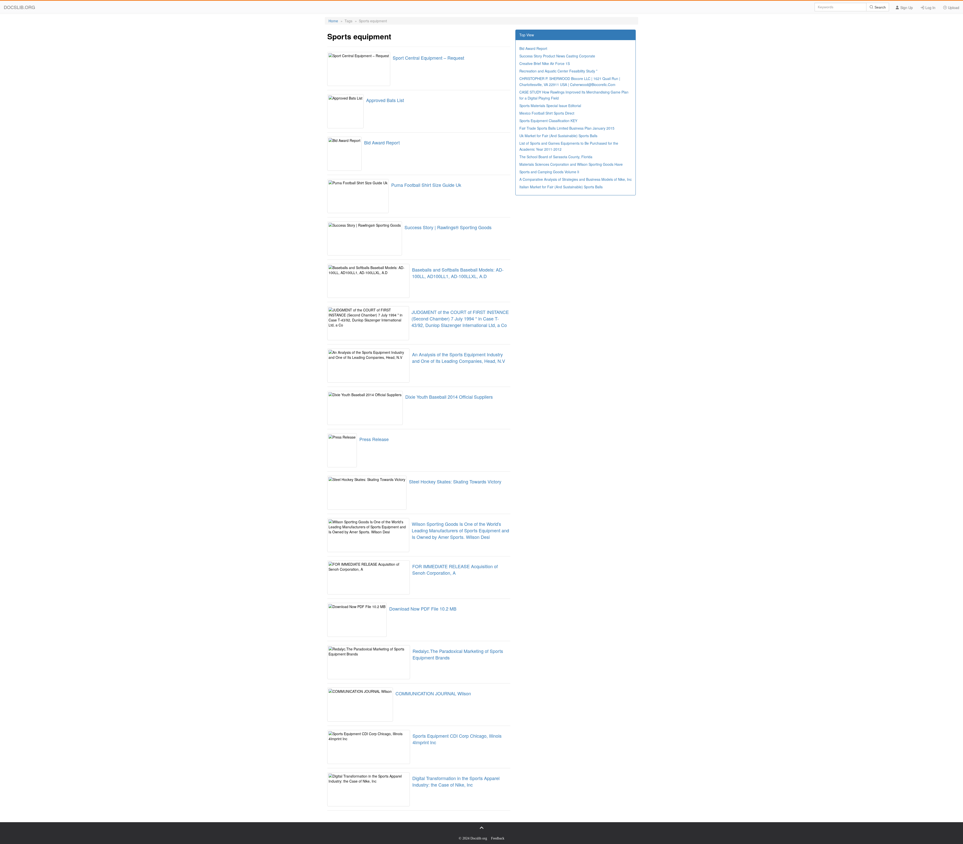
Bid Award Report (382, 142)
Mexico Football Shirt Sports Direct (546, 113)
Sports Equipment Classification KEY (548, 120)
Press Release (374, 439)
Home (333, 20)
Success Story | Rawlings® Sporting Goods (448, 227)
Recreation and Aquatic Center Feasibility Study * (558, 70)
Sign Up (906, 7)
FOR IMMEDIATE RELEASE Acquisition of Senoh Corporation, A (455, 569)
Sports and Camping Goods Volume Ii (549, 171)
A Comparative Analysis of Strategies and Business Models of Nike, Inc (575, 179)
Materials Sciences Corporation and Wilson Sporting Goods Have (571, 164)
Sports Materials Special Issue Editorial (550, 105)
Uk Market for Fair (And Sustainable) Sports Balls (558, 135)
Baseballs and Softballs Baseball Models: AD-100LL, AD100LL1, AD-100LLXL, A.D (458, 272)
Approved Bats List (385, 100)
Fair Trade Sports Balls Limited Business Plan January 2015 (566, 128)
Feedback (497, 838)
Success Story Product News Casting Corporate (557, 55)
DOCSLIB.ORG (19, 7)
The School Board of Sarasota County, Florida (555, 156)
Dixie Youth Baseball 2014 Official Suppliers (449, 396)
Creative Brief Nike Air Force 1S (544, 63)
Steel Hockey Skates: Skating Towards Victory (455, 481)
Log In (929, 7)
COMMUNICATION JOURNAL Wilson (433, 693)
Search (879, 7)
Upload (953, 7)
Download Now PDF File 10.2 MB (422, 608)
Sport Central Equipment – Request (428, 57)
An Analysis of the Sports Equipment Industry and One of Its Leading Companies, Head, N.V (458, 357)
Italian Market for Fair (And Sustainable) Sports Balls (561, 186)
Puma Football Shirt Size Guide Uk (426, 185)
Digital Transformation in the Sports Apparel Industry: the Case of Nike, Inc (456, 781)
